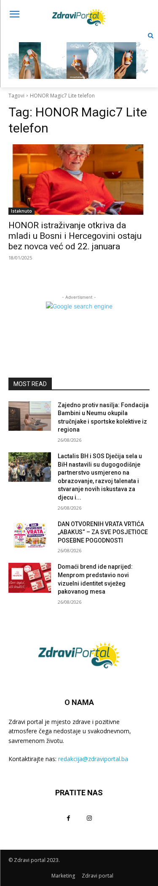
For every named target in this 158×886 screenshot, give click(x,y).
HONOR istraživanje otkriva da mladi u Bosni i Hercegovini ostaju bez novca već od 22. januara (75, 235)
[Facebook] (68, 818)
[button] (150, 35)
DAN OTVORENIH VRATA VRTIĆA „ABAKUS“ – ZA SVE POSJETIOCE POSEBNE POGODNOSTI (103, 532)
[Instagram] (89, 818)
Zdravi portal (97, 875)
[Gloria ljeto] (79, 53)
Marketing (63, 875)
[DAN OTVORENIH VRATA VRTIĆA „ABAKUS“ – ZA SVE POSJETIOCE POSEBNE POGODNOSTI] (29, 535)
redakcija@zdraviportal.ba (93, 759)
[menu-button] (14, 15)
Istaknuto (21, 211)
